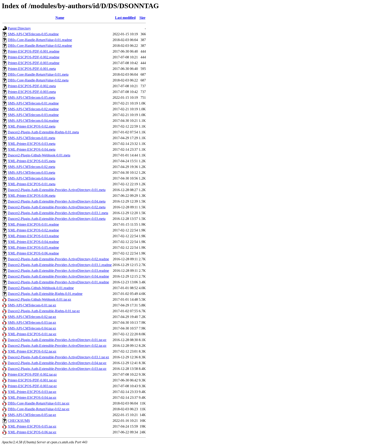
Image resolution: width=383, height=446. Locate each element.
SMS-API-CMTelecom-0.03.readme (33, 115)
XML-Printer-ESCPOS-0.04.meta (31, 149)
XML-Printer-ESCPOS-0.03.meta (31, 144)
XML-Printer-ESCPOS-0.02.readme (33, 230)
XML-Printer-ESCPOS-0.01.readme (33, 224)
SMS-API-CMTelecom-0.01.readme (33, 103)
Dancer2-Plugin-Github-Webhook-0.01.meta (39, 155)
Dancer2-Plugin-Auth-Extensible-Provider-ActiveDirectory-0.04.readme (58, 276)
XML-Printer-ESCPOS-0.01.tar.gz (32, 334)
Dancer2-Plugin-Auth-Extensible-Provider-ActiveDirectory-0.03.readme (58, 270)
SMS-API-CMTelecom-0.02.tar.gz (32, 317)
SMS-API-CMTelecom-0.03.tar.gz (32, 322)
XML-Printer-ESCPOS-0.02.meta (31, 126)
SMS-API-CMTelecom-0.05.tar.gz (32, 415)
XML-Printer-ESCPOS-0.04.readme (33, 242)
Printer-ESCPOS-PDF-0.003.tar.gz (32, 386)
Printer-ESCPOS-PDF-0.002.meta (32, 86)
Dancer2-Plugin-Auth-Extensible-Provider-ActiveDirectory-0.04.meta (57, 201)
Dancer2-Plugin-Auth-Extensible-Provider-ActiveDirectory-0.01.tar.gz (57, 340)
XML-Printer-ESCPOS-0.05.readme (33, 247)
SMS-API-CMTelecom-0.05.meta (31, 97)
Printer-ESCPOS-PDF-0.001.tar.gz (32, 380)
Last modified (125, 18)
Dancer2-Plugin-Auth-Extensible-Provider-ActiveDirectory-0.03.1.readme (60, 265)
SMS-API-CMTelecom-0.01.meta (31, 138)
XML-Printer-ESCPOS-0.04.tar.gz (32, 397)
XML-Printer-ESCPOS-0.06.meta (31, 195)
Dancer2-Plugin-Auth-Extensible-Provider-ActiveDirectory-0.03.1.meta (58, 213)
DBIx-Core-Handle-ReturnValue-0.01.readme (40, 40)
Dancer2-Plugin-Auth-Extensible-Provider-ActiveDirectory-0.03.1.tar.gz (58, 357)
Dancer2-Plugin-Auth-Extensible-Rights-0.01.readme (45, 294)
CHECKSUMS (19, 420)
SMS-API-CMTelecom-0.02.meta (31, 167)
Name (59, 18)
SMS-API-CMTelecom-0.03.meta (31, 172)
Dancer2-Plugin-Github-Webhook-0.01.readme (41, 288)
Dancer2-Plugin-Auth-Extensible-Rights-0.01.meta (43, 132)
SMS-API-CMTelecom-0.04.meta (31, 178)
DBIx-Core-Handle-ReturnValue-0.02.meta (38, 80)
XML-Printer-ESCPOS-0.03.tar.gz (32, 392)
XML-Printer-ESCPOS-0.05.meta (31, 161)
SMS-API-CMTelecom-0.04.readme (33, 120)
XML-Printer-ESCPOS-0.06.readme (33, 253)
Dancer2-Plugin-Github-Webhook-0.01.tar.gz (39, 299)
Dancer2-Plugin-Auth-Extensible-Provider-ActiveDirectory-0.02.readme (58, 259)
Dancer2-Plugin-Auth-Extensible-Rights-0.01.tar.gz (44, 311)
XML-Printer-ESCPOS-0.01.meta (31, 184)
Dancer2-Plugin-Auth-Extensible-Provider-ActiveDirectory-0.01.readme (58, 282)
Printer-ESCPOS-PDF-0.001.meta (32, 69)
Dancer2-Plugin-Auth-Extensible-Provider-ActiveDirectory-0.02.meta (57, 207)
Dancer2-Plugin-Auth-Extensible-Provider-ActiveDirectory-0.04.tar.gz (57, 363)
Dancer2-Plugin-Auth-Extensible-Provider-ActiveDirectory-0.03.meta (57, 219)
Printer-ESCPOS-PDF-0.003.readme (33, 63)
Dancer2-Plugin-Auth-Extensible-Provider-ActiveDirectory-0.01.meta (57, 190)
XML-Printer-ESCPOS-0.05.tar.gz (32, 426)
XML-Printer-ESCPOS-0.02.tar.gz (32, 351)
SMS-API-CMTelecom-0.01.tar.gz (32, 305)
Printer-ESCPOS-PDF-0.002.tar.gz (32, 374)
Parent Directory (19, 28)
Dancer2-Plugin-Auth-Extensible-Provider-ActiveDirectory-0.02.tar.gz (57, 345)
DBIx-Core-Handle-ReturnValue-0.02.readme (40, 45)
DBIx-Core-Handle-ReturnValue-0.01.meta (38, 74)
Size (142, 18)
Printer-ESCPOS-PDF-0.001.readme (33, 51)
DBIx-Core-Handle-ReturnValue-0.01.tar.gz (38, 403)
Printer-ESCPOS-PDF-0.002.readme (33, 57)
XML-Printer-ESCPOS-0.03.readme (33, 236)
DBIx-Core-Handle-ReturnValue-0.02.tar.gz (38, 409)
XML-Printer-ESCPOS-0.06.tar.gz (32, 432)
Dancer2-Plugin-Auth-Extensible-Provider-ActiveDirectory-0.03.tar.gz (57, 369)
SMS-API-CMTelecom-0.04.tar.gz (32, 328)
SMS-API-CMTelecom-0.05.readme (33, 34)
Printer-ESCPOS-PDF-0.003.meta (32, 92)
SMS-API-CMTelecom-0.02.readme (33, 109)
